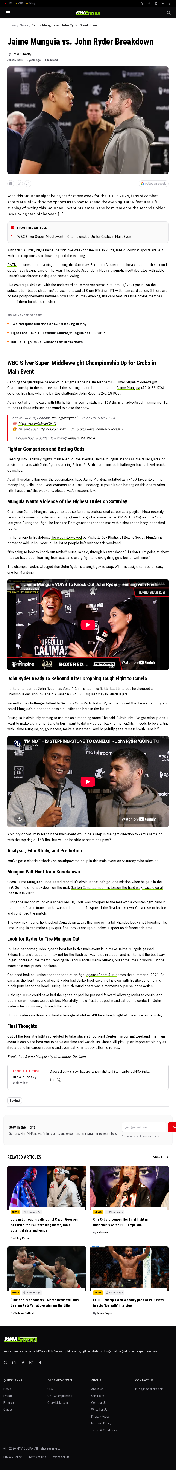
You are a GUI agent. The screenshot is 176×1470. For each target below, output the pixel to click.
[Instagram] (156, 3)
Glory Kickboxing (58, 1403)
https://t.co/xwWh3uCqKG (58, 429)
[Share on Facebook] (10, 183)
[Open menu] (7, 12)
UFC (98, 250)
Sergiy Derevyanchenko (99, 517)
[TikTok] (169, 3)
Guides (8, 1410)
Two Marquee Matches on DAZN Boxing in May (48, 324)
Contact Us (98, 1403)
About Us (97, 1389)
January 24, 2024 (81, 438)
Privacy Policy (100, 1416)
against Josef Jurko (101, 975)
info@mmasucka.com (149, 1389)
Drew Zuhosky (21, 54)
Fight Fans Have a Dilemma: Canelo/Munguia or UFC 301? (58, 333)
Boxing (15, 1100)
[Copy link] (27, 183)
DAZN (12, 265)
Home (11, 25)
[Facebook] (149, 3)
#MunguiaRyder (63, 418)
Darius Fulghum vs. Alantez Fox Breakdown (47, 342)
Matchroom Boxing (35, 276)
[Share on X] (19, 183)
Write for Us (99, 1410)
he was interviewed (66, 537)
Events (8, 1396)
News (24, 25)
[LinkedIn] (162, 3)
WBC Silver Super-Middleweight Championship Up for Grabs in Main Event (71, 236)
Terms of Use (37, 1457)
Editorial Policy (101, 1423)
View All (158, 1157)
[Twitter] (142, 3)
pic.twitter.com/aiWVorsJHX (101, 429)
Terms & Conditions (104, 1430)
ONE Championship (59, 1396)
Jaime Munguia (128, 388)
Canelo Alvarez (54, 694)
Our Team (97, 1396)
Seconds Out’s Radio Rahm (81, 703)
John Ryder (88, 393)
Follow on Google (155, 183)
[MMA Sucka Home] (88, 13)
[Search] (169, 13)
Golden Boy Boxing (22, 270)
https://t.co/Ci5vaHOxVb (37, 423)
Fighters (9, 1403)
